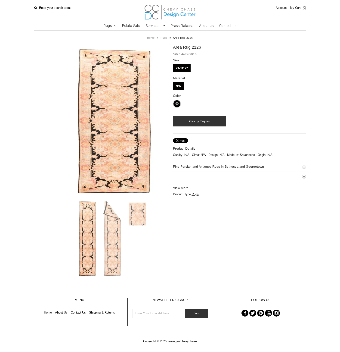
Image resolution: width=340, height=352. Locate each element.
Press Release (182, 26)
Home (151, 37)
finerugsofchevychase (182, 341)
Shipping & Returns (102, 312)
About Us (61, 312)
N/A (178, 86)
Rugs (108, 26)
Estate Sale (131, 26)
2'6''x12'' (182, 68)
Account (281, 7)
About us (206, 26)
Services (153, 26)
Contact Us (78, 312)
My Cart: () (298, 7)
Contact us (228, 26)
